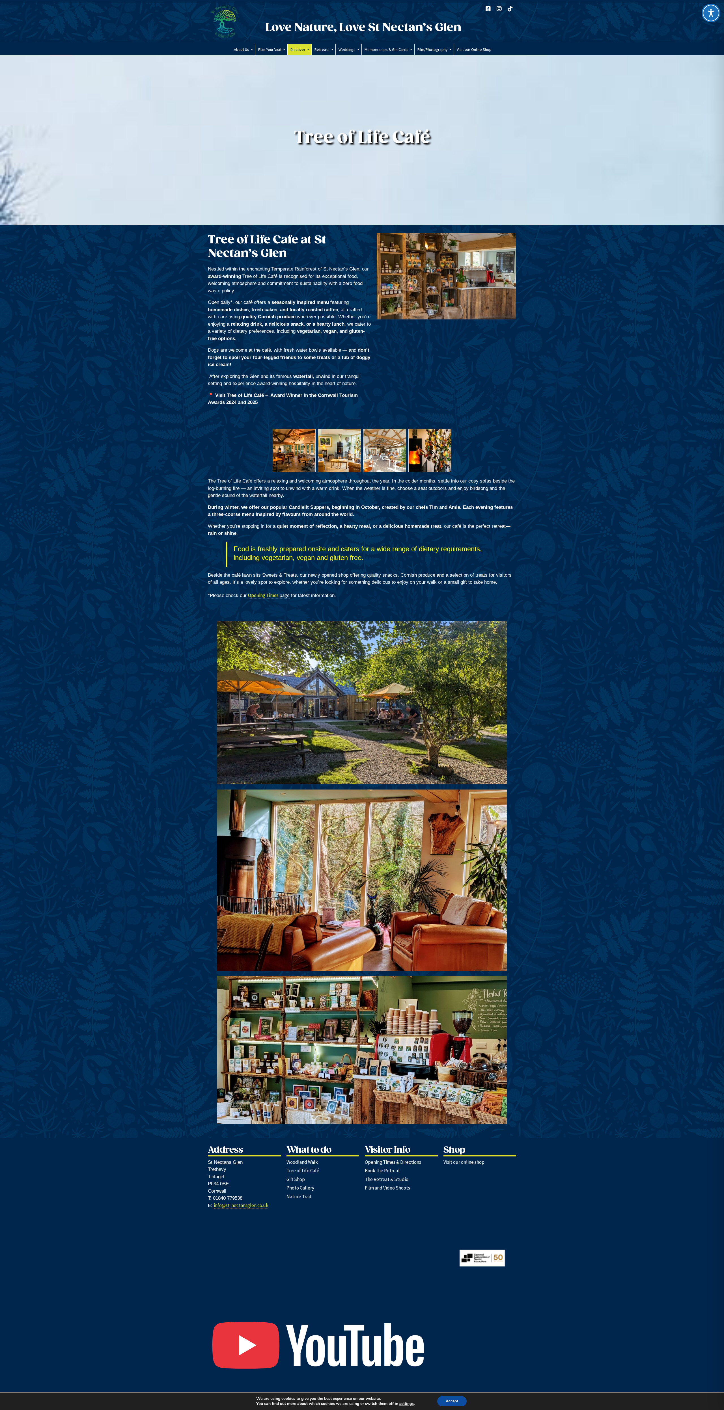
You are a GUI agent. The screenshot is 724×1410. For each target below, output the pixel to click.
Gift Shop (295, 1179)
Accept (452, 1401)
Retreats (321, 49)
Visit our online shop (463, 1162)
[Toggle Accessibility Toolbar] (711, 13)
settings (406, 1403)
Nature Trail (298, 1196)
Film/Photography (432, 49)
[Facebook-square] (488, 8)
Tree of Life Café (302, 1170)
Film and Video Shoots (387, 1188)
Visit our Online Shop (474, 49)
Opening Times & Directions (393, 1162)
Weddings (347, 49)
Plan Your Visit (269, 49)
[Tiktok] (510, 8)
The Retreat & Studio (386, 1179)
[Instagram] (499, 8)
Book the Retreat (382, 1170)
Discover (297, 49)
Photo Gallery (300, 1188)
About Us (241, 49)
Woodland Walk (302, 1162)
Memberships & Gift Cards (386, 49)
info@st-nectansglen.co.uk (241, 1205)
